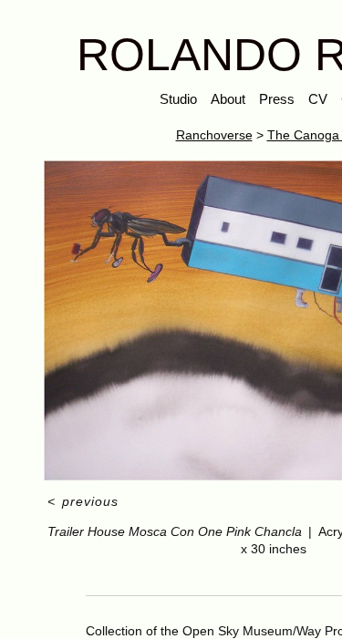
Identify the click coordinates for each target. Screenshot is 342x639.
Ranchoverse (214, 135)
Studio (178, 99)
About (228, 99)
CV (317, 99)
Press (277, 99)
